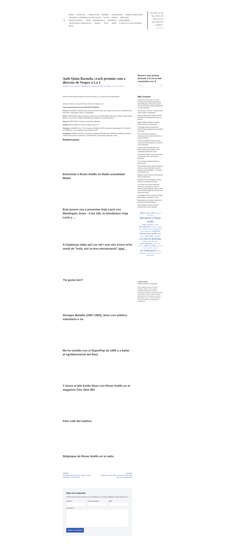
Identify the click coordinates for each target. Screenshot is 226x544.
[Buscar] (64, 20)
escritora (159, 227)
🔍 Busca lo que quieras (130, 23)
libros (156, 241)
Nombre (69, 501)
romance (145, 248)
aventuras (150, 215)
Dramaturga (99, 20)
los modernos (140, 245)
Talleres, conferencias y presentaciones (88, 86)
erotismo (154, 227)
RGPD (114, 23)
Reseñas (65, 86)
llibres (159, 243)
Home (71, 15)
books (144, 224)
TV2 (113, 86)
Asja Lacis (158, 213)
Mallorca (147, 246)
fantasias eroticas (147, 229)
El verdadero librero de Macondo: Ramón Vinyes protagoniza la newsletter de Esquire (150, 129)
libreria (149, 241)
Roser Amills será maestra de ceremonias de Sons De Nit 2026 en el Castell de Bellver (150, 136)
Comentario (70, 508)
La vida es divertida (150, 238)
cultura (156, 224)
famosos (141, 229)
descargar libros (145, 227)
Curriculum (93, 15)
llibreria (155, 243)
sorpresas (142, 253)
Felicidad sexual (157, 229)
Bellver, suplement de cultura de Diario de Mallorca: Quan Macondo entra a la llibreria (150, 117)
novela (153, 246)
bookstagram (150, 224)
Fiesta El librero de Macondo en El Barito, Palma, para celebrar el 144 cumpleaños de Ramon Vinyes (148, 149)
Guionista (112, 20)
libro (153, 241)
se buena (155, 248)
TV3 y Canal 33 (119, 86)
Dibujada (124, 17)
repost (161, 245)
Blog (71, 26)
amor (153, 213)
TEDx (88, 20)
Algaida (148, 213)
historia (142, 236)
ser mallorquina (148, 250)
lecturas (145, 241)
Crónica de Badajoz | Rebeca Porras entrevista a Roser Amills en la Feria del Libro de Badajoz (150, 142)
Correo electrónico (93, 501)
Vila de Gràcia (158, 253)
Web (110, 501)
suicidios (148, 253)
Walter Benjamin (150, 255)
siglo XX (158, 251)
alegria (142, 213)
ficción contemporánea (145, 231)
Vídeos (114, 17)
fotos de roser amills (148, 233)
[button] (143, 14)
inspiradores (157, 236)
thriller (152, 253)
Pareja (157, 245)
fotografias (156, 231)
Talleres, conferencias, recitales (85, 17)
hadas (159, 233)
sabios (150, 248)
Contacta (80, 15)
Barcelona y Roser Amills (150, 219)
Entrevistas (117, 15)
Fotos (106, 17)
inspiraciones (149, 236)
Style (71, 86)
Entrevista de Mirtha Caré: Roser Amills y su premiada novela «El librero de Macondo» (150, 156)
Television (107, 86)
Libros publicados (146, 243)
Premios (105, 15)
